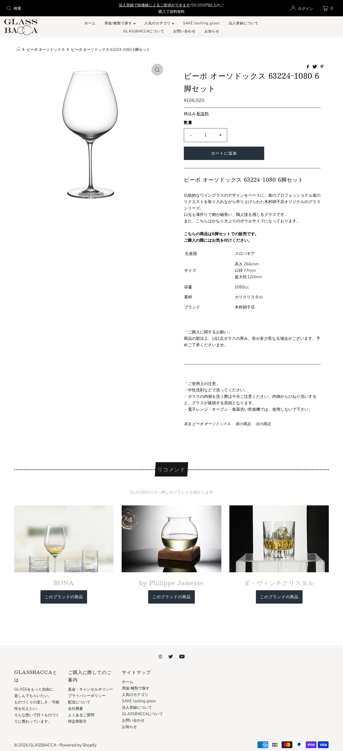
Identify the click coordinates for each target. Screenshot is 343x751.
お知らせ (211, 31)
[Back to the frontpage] (19, 49)
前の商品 (243, 423)
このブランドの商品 (63, 596)
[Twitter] (170, 656)
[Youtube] (182, 656)
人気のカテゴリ (158, 23)
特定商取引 (77, 721)
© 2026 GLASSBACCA (35, 745)
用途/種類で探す (119, 23)
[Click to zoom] (157, 69)
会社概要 (75, 708)
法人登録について (244, 23)
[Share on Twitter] (315, 67)
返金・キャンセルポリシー (90, 689)
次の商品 (263, 423)
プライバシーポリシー (87, 695)
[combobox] (58, 8)
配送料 (203, 113)
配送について (79, 702)
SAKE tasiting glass (201, 23)
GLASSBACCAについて (143, 31)
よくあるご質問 (81, 714)
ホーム (90, 23)
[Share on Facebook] (308, 67)
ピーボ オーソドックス (46, 49)
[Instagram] (160, 656)
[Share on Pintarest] (321, 67)
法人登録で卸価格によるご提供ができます (154, 5)
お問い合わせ (184, 31)
